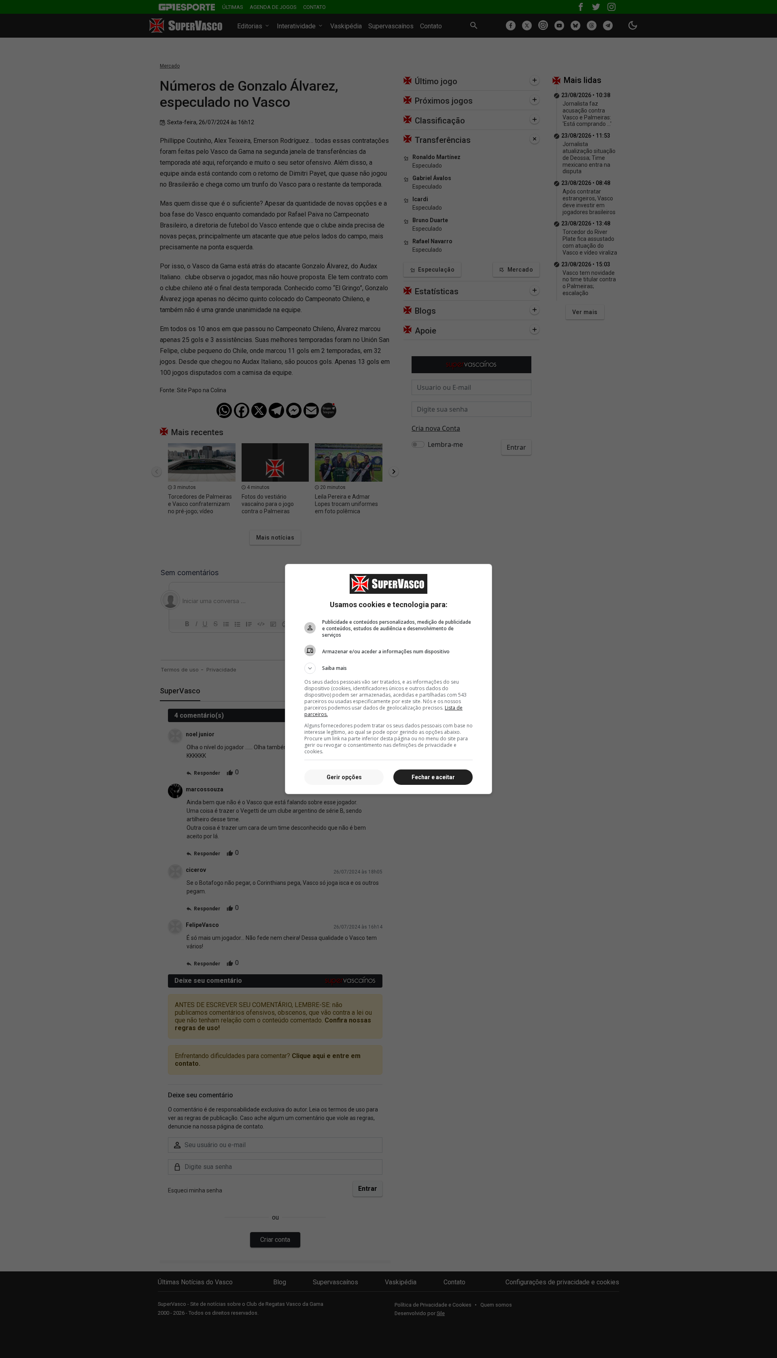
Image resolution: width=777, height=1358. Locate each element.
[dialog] (388, 679)
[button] (388, 668)
